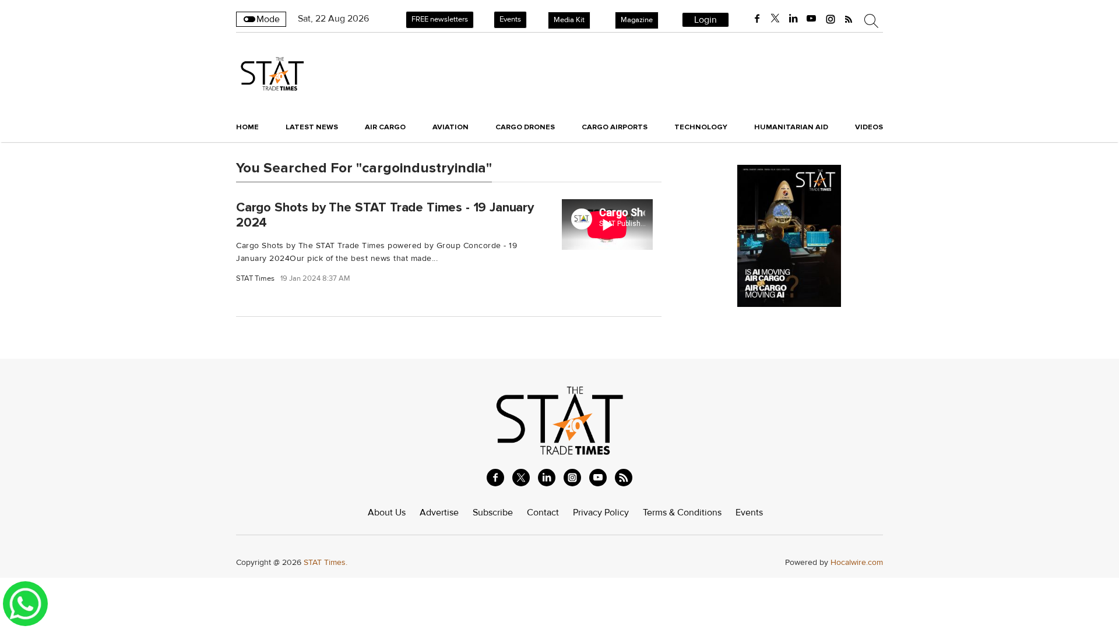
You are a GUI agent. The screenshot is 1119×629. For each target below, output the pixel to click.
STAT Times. (325, 562)
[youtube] (811, 18)
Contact (543, 512)
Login (705, 20)
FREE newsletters (439, 19)
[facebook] (757, 18)
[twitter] (775, 18)
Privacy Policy (601, 512)
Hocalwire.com (857, 562)
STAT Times (255, 278)
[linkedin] (793, 18)
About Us (387, 512)
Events (510, 19)
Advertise (439, 512)
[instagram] (830, 18)
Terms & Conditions (682, 512)
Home (247, 127)
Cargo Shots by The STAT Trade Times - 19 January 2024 (385, 215)
